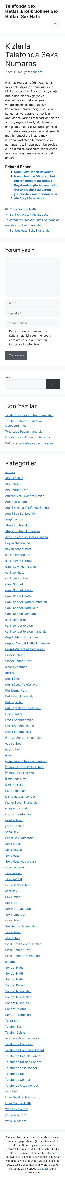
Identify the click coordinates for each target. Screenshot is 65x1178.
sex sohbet (13, 920)
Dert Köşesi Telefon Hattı (22, 684)
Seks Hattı (12, 855)
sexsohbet (12, 938)
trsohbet (11, 1091)
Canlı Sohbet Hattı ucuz (21, 608)
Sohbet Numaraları (18, 997)
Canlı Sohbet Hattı (18, 596)
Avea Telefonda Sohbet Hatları (26, 537)
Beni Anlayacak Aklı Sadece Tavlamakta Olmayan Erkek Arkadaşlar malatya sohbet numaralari (32, 220)
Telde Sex (12, 1020)
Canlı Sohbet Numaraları (22, 614)
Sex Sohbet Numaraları (21, 926)
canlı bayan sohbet (18, 560)
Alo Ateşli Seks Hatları (30, 198)
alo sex (10, 472)
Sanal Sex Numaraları (20, 838)
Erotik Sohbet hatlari (19, 720)
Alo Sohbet (13, 484)
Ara (7, 377)
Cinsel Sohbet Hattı (18, 661)
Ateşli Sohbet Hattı (18, 525)
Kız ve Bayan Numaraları (22, 802)
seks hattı (51, 1153)
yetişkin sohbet (15, 1121)
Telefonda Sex (15, 1073)
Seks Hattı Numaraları (20, 861)
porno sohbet (14, 826)
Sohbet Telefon (16, 1009)
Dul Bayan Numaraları (20, 696)
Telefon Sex (13, 1026)
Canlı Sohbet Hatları (19, 590)
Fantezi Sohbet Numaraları (23, 737)
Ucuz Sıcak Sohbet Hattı (22, 1097)
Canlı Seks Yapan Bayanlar (33, 172)
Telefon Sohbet (16, 1032)
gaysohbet (12, 749)
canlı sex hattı (14, 572)
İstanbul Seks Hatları (19, 773)
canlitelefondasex (17, 555)
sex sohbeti (13, 932)
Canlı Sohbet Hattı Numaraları (26, 602)
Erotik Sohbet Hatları (19, 726)
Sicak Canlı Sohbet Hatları (23, 944)
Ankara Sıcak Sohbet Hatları (24, 496)
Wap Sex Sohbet (16, 1109)
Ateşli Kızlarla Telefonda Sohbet (27, 507)
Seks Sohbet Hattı (18, 885)
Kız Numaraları (15, 790)
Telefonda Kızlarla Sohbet (23, 1062)
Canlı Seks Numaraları (20, 566)
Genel (9, 755)
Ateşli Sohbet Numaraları (22, 531)
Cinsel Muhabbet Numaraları (25, 649)
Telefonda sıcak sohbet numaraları (29, 415)
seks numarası (15, 867)
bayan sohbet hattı (18, 549)
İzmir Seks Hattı (16, 779)
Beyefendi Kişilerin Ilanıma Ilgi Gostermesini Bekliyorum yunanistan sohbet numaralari (36, 189)
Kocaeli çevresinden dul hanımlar (28, 437)
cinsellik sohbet (16, 667)
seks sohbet (13, 879)
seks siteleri (13, 873)
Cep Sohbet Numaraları (21, 637)
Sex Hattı (11, 902)
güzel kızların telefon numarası (26, 761)
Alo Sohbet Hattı (16, 490)
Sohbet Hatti (14, 973)
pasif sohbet (14, 820)
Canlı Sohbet (14, 584)
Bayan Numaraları (17, 543)
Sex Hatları (12, 897)
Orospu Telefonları (18, 814)
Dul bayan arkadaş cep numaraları (29, 443)
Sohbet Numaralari (18, 991)
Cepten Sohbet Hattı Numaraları (27, 643)
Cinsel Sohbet (15, 655)
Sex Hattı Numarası (18, 908)
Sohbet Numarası (17, 1003)
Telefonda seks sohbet (21, 1068)
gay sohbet (13, 743)
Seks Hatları (13, 849)
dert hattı (11, 673)
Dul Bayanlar (14, 702)
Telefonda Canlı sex (19, 1044)
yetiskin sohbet (15, 1115)
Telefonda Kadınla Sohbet (23, 1056)
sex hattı (41, 1145)
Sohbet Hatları (15, 967)
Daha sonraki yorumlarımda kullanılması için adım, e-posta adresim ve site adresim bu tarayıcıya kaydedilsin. (30, 338)
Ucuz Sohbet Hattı (18, 1103)
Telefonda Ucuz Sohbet (21, 1085)
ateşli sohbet (14, 519)
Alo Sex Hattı (14, 478)
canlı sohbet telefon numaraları (26, 631)
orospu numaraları (17, 808)
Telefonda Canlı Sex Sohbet (24, 1050)
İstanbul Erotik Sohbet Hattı (24, 767)
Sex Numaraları (16, 914)
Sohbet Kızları (15, 985)
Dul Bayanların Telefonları (23, 708)
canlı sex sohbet (16, 578)
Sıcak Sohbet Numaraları (22, 956)
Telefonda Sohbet (17, 1079)
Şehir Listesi (13, 844)
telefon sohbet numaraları (23, 1038)
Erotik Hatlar (13, 714)
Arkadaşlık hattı (16, 501)
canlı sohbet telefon (19, 625)
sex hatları (42, 1168)
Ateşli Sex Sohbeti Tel (20, 513)
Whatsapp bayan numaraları (24, 431)
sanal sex (11, 832)
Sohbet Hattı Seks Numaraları (30, 230)
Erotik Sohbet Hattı (18, 731)
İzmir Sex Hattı (15, 785)
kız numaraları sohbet (20, 796)
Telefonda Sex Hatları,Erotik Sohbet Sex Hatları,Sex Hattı (31, 11)
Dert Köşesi (13, 678)
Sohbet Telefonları (18, 1015)
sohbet (10, 961)
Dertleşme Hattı (16, 690)
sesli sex (11, 891)
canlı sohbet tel (16, 619)
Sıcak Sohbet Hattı (23, 209)
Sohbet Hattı (14, 979)
